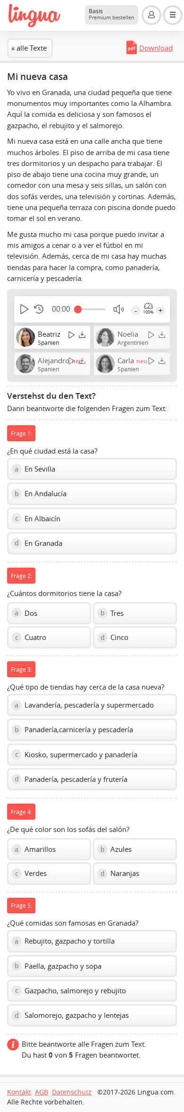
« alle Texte (29, 48)
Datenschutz (72, 1092)
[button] (23, 309)
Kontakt (19, 1092)
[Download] (82, 335)
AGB (41, 1092)
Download (156, 48)
